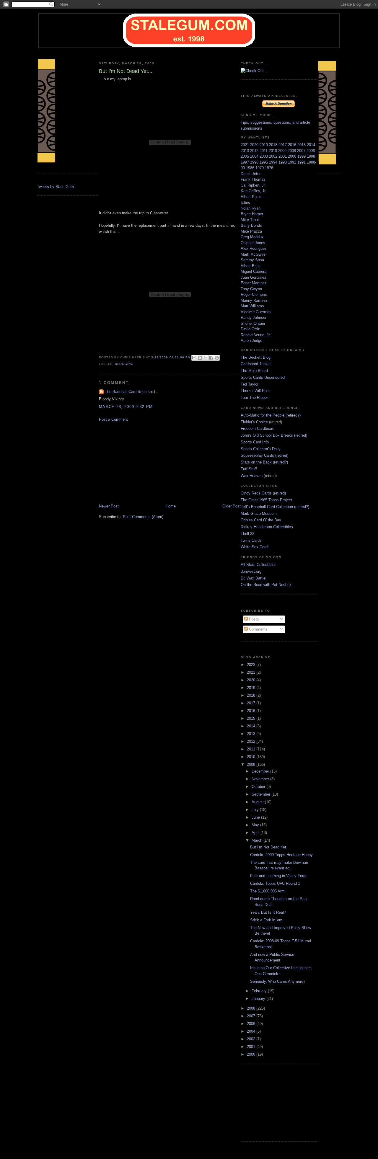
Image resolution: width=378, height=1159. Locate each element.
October (259, 786)
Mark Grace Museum (259, 513)
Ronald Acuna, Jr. (256, 335)
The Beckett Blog (256, 357)
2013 (245, 150)
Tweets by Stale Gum (55, 187)
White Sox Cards (255, 547)
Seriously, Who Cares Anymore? (277, 981)
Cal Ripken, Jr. (253, 185)
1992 (292, 162)
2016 (292, 145)
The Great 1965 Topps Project (266, 500)
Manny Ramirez (254, 300)
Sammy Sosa (252, 260)
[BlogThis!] (200, 358)
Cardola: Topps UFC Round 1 (275, 883)
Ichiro (245, 202)
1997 (245, 162)
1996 (255, 162)
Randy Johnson (254, 317)
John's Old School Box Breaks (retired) (274, 435)
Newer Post (109, 506)
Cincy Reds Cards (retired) (263, 493)
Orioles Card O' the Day (261, 520)
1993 (283, 162)
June (256, 817)
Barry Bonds (251, 225)
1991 (302, 162)
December (261, 771)
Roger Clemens (254, 294)
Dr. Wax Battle (253, 578)
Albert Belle (250, 266)
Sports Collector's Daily (261, 449)
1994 (273, 162)
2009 (283, 150)
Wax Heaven (252, 476)
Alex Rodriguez (254, 248)
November (261, 779)
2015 (302, 145)
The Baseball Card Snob (125, 391)
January (259, 998)
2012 (255, 150)
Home (171, 506)
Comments (258, 629)
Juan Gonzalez (253, 277)
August (258, 802)
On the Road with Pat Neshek (266, 584)
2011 (264, 150)
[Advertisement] (143, 462)
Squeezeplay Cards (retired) (264, 455)
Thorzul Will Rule (255, 390)
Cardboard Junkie (256, 364)
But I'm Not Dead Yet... (270, 847)
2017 (283, 145)
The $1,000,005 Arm (267, 891)
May (256, 825)
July (256, 809)
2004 (255, 156)
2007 (302, 150)
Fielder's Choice (254, 422)
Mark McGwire (253, 254)
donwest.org (251, 571)
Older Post (231, 506)
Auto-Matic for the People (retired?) (271, 415)
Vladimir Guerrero (256, 312)
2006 (311, 150)
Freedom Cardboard (257, 428)
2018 (273, 145)
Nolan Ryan (250, 208)
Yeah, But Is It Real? (268, 912)
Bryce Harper (252, 214)
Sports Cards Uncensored (263, 377)
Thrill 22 (247, 533)
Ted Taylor (249, 384)
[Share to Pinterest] (217, 358)
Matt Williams (252, 306)
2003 (264, 156)
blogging (124, 363)
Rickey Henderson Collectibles (267, 527)
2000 (292, 156)
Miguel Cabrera (253, 271)
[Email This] (194, 358)
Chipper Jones (253, 243)
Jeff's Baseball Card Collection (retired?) (275, 507)
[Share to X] (205, 358)
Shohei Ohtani (253, 323)
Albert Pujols (252, 197)
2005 (245, 156)
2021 (245, 145)
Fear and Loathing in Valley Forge (278, 876)
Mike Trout (250, 220)
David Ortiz (250, 329)
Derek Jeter (250, 174)
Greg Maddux (252, 237)
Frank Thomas (253, 179)
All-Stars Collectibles (258, 564)
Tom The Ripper (254, 397)
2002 (273, 156)
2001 (283, 156)
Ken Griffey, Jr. (253, 191)
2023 (251, 664)
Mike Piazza (251, 231)
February (260, 991)
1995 (264, 162)
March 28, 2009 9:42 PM (126, 406)
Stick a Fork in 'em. (267, 920)
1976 (269, 168)
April (256, 832)
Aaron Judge (251, 340)
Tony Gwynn (251, 289)
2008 (292, 150)
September (261, 794)
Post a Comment (113, 419)
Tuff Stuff (249, 469)
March (257, 840)
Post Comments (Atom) (143, 517)
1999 (302, 156)
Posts (253, 619)
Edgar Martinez (254, 283)
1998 (311, 156)
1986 (250, 168)
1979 (260, 168)
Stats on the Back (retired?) (264, 462)
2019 (264, 145)
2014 (311, 145)
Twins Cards (251, 540)
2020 (255, 145)
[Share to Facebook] (211, 358)
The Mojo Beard (254, 370)
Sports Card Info (255, 442)
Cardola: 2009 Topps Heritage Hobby (281, 855)
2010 (273, 150)
